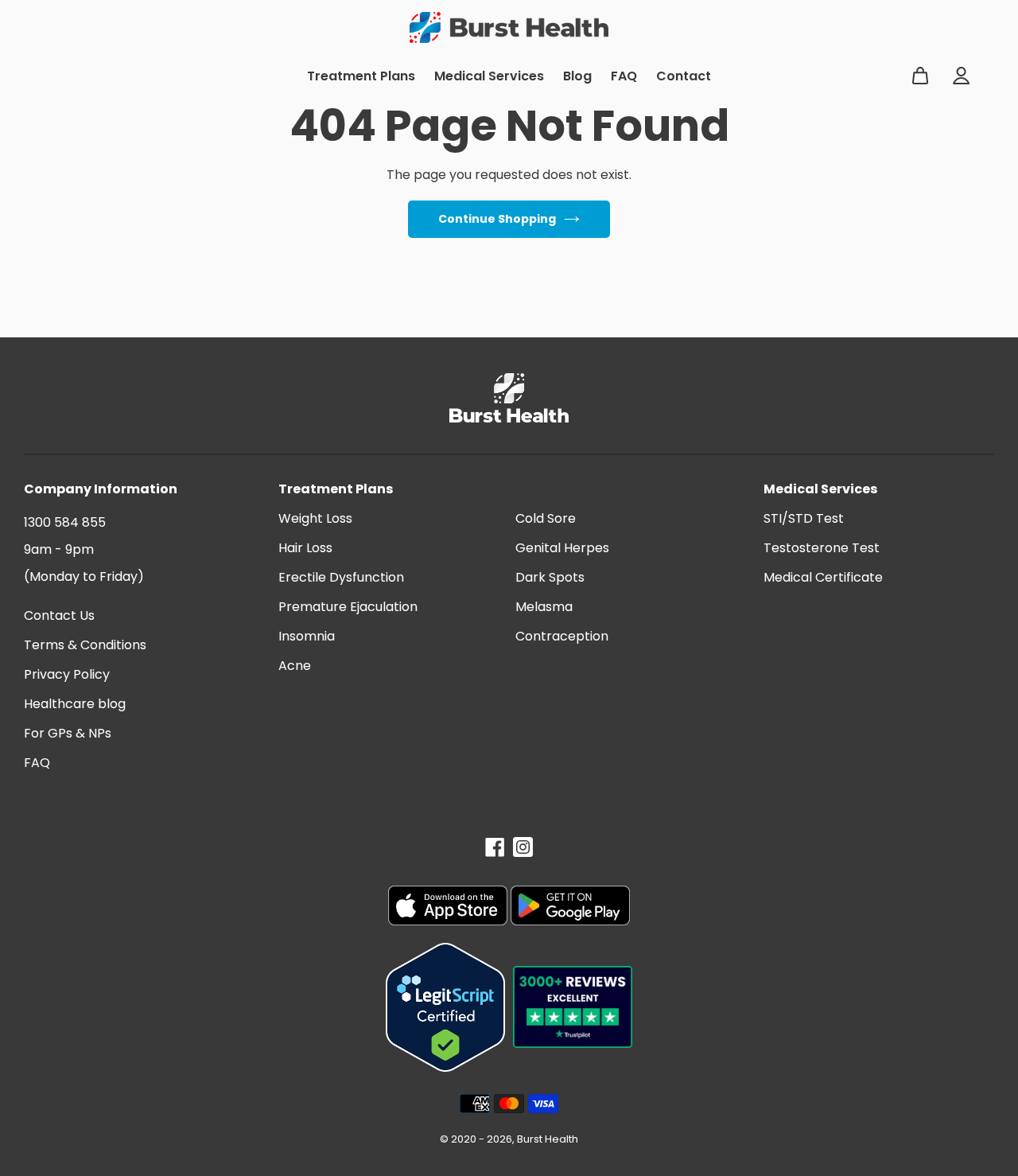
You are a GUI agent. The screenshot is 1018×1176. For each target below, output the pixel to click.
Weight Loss (315, 518)
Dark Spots (550, 577)
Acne (294, 665)
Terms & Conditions (85, 645)
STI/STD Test (804, 518)
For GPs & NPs (67, 733)
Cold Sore (545, 518)
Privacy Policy (67, 674)
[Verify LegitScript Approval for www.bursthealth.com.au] (445, 1007)
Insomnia (306, 636)
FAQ (37, 762)
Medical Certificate (823, 577)
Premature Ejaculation (348, 607)
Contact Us (59, 615)
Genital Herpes (562, 548)
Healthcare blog (75, 704)
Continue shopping (497, 219)
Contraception (561, 636)
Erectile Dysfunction (341, 577)
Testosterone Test (822, 548)
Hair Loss (305, 548)
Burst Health (547, 1139)
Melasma (544, 607)
